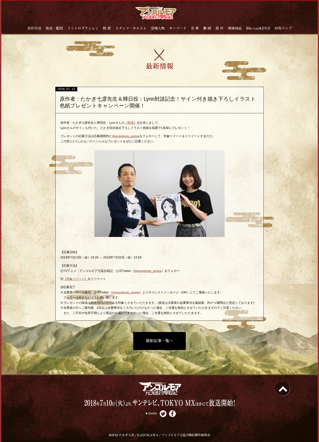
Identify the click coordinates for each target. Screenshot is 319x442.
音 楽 (195, 28)
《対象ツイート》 (75, 279)
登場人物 (158, 28)
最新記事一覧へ (159, 341)
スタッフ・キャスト (130, 28)
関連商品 (235, 28)
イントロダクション (83, 28)
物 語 (107, 28)
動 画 (207, 28)
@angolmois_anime (125, 136)
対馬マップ (283, 28)
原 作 (219, 28)
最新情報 (34, 28)
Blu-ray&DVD (258, 28)
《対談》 (131, 122)
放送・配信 (54, 28)
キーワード (177, 28)
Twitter (163, 413)
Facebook (172, 413)
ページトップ (283, 389)
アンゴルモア (155, 13)
